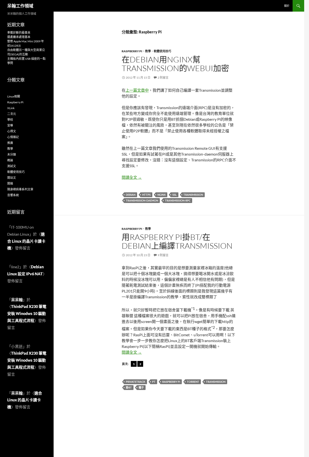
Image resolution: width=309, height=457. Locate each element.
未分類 (11, 154)
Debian (130, 194)
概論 (10, 160)
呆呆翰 (17, 299)
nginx (161, 194)
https (146, 194)
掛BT (129, 387)
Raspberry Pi (132, 51)
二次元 (11, 114)
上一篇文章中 (137, 90)
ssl (174, 194)
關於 (286, 5)
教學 (148, 51)
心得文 (11, 131)
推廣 (10, 143)
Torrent (193, 381)
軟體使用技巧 (162, 51)
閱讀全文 (132, 177)
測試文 (11, 166)
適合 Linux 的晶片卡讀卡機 (26, 241)
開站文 (11, 178)
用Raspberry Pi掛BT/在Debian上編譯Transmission (177, 241)
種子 (141, 387)
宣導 (10, 125)
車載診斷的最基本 (18, 32)
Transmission (193, 194)
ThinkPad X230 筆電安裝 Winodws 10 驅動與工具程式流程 (26, 313)
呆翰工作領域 (20, 5)
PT (153, 381)
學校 (10, 119)
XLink (10, 108)
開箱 (10, 183)
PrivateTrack (135, 381)
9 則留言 (163, 255)
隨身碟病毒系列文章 (20, 189)
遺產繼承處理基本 (18, 37)
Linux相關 (13, 96)
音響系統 (13, 195)
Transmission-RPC (177, 200)
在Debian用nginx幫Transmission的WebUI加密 (175, 63)
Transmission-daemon (142, 200)
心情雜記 (13, 137)
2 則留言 (163, 77)
